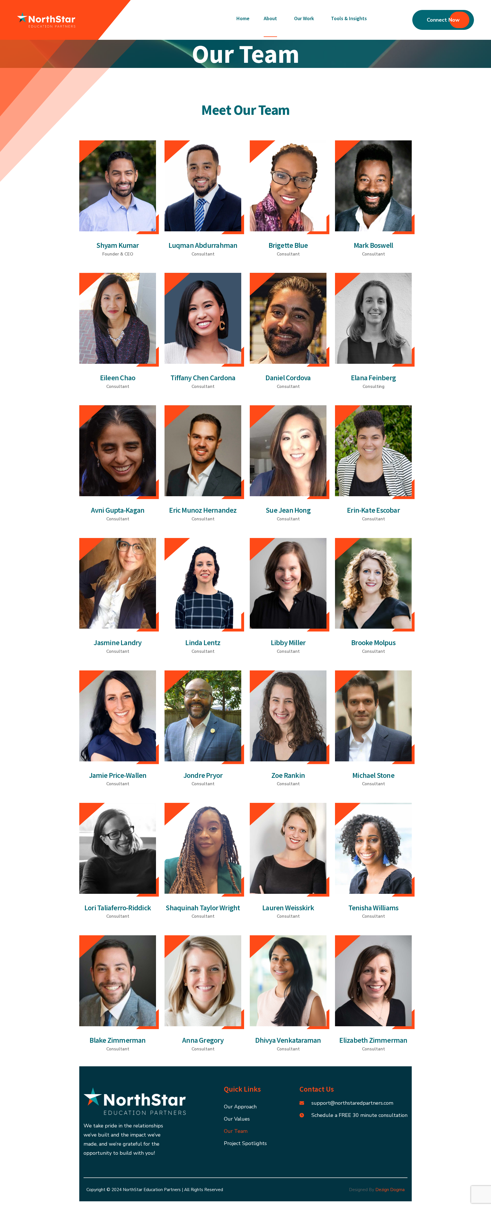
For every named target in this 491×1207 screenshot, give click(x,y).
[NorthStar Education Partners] (46, 20)
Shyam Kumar (117, 245)
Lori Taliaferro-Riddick (117, 907)
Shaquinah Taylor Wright (203, 907)
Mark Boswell (373, 245)
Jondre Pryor (203, 775)
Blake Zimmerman (117, 1040)
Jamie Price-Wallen (118, 775)
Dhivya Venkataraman (288, 1040)
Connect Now (443, 19)
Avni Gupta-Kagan (118, 510)
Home (242, 18)
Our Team (235, 1131)
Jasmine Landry (117, 642)
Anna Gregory (203, 1040)
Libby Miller (288, 642)
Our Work (304, 18)
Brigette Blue (288, 245)
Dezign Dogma (390, 1190)
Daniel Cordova (288, 377)
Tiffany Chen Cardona (202, 377)
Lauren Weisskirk (288, 907)
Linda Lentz (202, 642)
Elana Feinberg (373, 377)
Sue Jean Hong (288, 510)
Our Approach (240, 1106)
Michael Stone (373, 775)
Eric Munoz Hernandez (202, 510)
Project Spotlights (245, 1143)
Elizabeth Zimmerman (373, 1040)
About (270, 18)
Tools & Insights (349, 18)
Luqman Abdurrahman (203, 245)
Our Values (237, 1118)
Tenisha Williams (373, 907)
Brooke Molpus (373, 642)
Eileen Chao (117, 377)
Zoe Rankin (288, 775)
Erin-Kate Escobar (373, 510)
